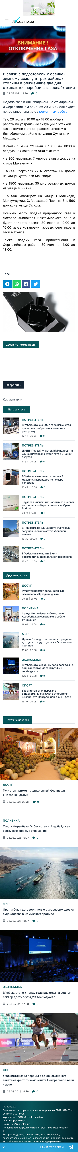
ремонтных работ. (53, 111)
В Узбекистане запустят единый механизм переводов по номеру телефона (42, 479)
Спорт (27, 685)
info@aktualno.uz (20, 1124)
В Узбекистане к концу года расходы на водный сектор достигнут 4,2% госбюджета (47, 668)
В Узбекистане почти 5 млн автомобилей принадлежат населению (47, 555)
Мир (25, 634)
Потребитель (33, 419)
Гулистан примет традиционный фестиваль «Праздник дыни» (43, 592)
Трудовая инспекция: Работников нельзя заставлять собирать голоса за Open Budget (48, 505)
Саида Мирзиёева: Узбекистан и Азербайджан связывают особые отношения (43, 616)
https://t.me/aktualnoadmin (53, 1127)
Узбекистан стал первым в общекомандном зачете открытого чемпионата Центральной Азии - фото (46, 693)
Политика (30, 608)
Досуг (27, 585)
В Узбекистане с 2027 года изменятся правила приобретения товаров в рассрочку (46, 428)
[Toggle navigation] (7, 21)
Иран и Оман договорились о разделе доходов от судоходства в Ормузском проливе (47, 642)
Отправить (13, 385)
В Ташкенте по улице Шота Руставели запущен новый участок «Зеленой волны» (46, 531)
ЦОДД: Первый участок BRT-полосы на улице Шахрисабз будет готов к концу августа (47, 453)
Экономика (31, 659)
